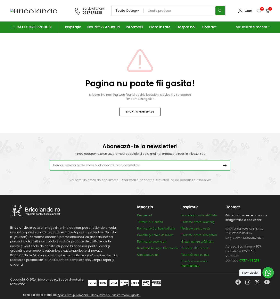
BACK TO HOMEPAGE (140, 112)
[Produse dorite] (259, 10)
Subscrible (225, 165)
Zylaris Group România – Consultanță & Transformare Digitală (98, 295)
